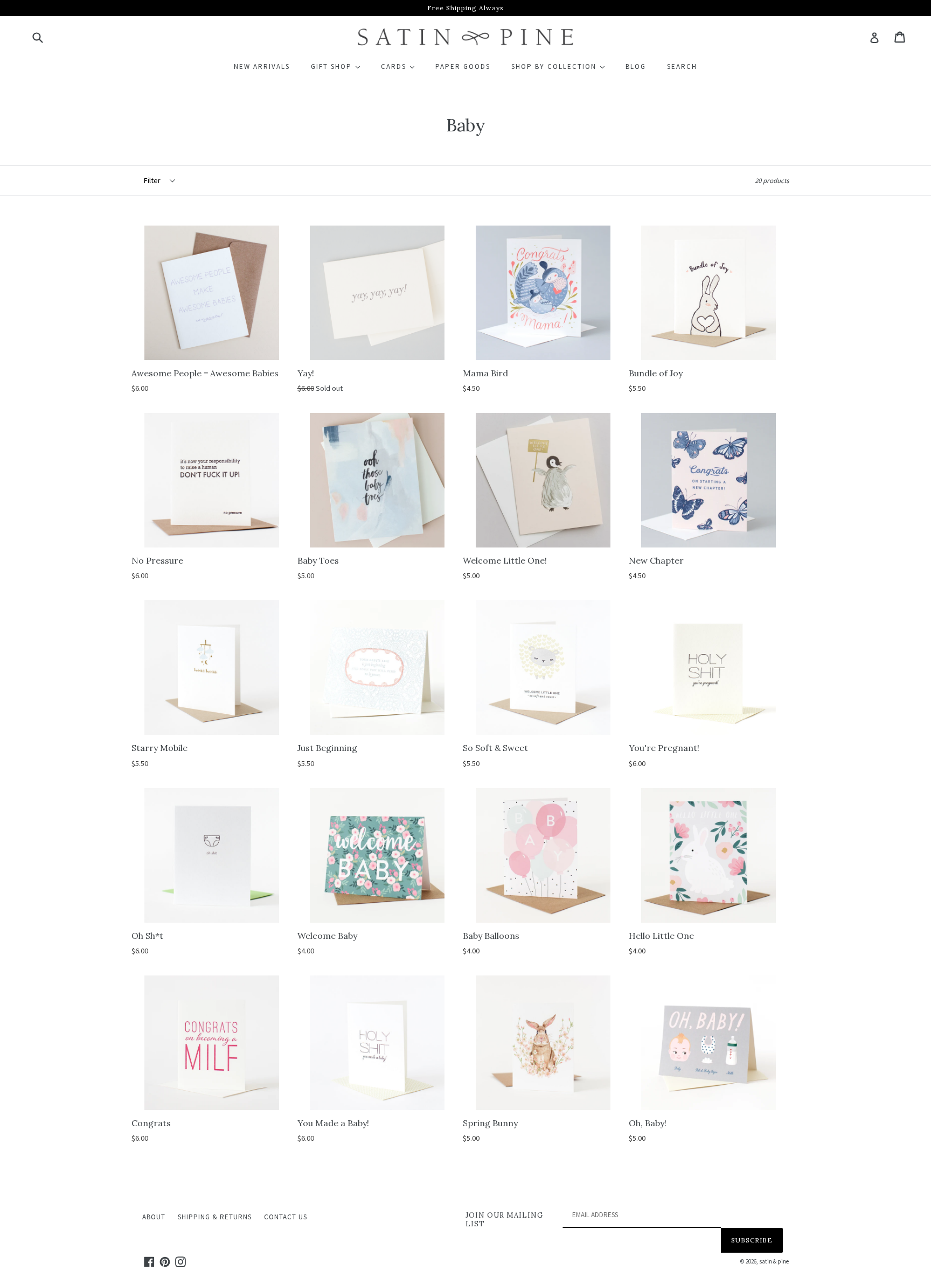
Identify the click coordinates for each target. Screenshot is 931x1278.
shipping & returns (215, 1216)
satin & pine (774, 1261)
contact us (285, 1216)
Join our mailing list (504, 1219)
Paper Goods (462, 66)
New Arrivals (262, 66)
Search (682, 66)
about (153, 1216)
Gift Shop (340, 66)
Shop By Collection (562, 66)
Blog (636, 66)
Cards (402, 66)
